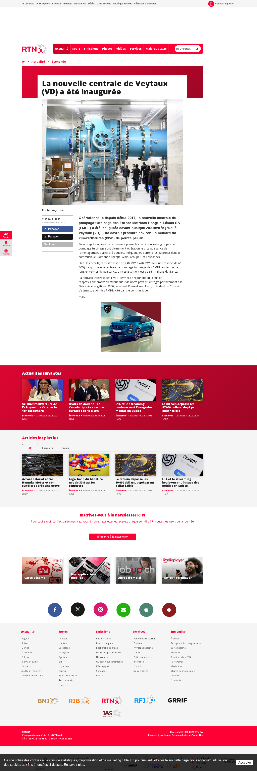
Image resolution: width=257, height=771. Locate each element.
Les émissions (103, 638)
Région (25, 638)
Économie (59, 61)
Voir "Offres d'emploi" (91, 570)
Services (136, 48)
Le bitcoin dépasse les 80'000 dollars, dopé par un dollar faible (181, 407)
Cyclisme (63, 657)
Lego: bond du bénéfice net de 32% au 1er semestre (86, 482)
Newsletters (123, 610)
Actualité (61, 48)
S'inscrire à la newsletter (112, 536)
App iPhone (146, 610)
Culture (25, 657)
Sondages (101, 671)
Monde (25, 647)
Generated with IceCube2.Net (187, 735)
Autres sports (66, 680)
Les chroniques (104, 643)
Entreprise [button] (44, 3)
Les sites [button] (29, 3)
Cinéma (138, 643)
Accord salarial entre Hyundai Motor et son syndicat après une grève (40, 482)
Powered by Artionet (159, 735)
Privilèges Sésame (122, 3)
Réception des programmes (186, 643)
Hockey (63, 643)
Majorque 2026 (156, 48)
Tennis (62, 671)
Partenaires (177, 661)
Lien (51, 244)
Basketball (64, 647)
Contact (175, 675)
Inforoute (56, 3)
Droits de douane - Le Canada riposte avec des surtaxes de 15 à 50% (87, 407)
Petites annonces (143, 657)
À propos (176, 638)
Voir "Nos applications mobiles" (44, 570)
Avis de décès (141, 671)
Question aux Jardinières (109, 661)
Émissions (91, 48)
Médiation (176, 666)
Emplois (67, 3)
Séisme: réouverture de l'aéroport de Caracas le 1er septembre (39, 407)
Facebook (55, 610)
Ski (60, 661)
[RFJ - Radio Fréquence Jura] (145, 700)
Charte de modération (183, 671)
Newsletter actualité (32, 675)
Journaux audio (29, 661)
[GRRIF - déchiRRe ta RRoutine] (177, 700)
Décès (91, 3)
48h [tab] (30, 447)
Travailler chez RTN (181, 657)
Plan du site (65, 738)
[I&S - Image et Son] (112, 714)
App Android (169, 610)
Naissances (80, 3)
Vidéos (121, 48)
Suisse (24, 643)
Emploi (137, 666)
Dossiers (26, 666)
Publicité (175, 652)
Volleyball (64, 652)
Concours (101, 675)
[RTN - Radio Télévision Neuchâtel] (112, 700)
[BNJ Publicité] (47, 700)
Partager (53, 228)
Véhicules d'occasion (145, 3)
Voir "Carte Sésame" (184, 570)
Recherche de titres (107, 647)
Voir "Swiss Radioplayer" (137, 570)
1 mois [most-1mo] (65, 447)
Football (63, 638)
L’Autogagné (102, 666)
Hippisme (64, 666)
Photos (107, 48)
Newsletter (177, 680)
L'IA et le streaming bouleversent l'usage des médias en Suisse (133, 407)
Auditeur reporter (31, 671)
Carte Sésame (104, 3)
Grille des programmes (108, 652)
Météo (137, 652)
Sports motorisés (68, 675)
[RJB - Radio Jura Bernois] (79, 700)
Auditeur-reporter (224, 3)
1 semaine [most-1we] (47, 447)
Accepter (244, 762)
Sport (76, 48)
